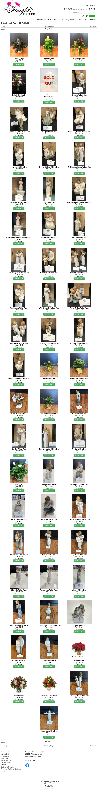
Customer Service (7, 752)
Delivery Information (8, 767)
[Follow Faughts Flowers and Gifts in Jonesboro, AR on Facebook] (27, 767)
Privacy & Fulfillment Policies (11, 769)
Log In (92, 16)
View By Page (49, 26)
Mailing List (5, 754)
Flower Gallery (6, 762)
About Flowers (6, 756)
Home (3, 771)
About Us (4, 765)
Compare (93, 26)
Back (3, 29)
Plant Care (4, 758)
